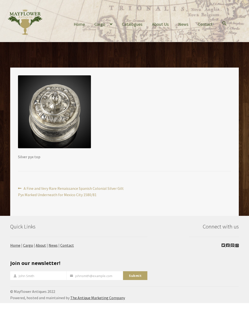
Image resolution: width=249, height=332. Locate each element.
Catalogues (132, 24)
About (41, 245)
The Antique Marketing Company (97, 297)
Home (79, 24)
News (183, 24)
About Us (160, 24)
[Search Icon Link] (224, 27)
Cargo (99, 24)
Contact (205, 24)
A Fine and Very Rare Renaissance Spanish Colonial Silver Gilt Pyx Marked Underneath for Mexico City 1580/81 (71, 191)
